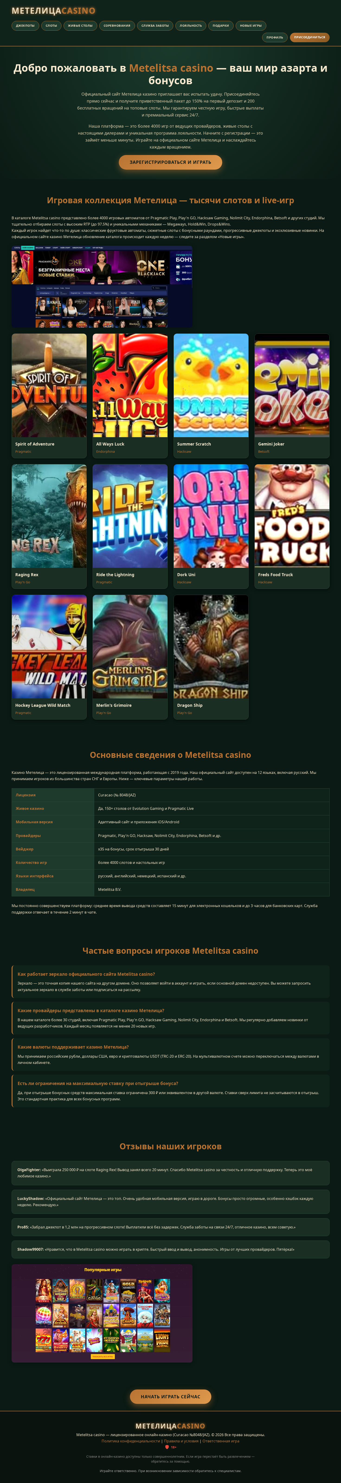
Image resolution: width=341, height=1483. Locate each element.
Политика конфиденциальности (131, 1441)
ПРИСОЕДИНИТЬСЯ (309, 37)
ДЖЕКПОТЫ (25, 25)
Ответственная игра (221, 1441)
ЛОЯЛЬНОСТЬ (191, 25)
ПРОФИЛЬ (275, 37)
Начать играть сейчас (170, 1396)
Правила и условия (181, 1441)
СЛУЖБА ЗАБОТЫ (155, 25)
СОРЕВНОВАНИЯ (117, 25)
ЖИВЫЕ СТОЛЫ (80, 25)
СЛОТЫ (51, 25)
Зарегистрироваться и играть (170, 162)
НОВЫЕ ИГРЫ (251, 25)
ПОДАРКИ (221, 25)
